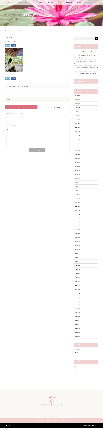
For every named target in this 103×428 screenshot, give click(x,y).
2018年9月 (77, 301)
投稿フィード (76, 369)
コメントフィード (77, 373)
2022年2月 (77, 174)
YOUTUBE (80, 2)
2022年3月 (77, 170)
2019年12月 (77, 253)
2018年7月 (77, 305)
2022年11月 (77, 143)
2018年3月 (77, 316)
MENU (41, 2)
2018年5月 (77, 308)
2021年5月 (77, 206)
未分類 (76, 352)
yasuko (13, 86)
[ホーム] (5, 28)
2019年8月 (77, 269)
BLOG (59, 2)
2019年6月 (77, 277)
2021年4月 (77, 210)
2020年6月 (77, 233)
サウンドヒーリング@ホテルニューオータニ (83, 51)
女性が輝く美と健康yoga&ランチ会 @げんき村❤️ (85, 73)
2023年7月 (77, 123)
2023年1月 (77, 139)
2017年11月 (77, 320)
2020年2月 (77, 245)
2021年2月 (77, 214)
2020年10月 (77, 218)
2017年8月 (77, 332)
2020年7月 (77, 229)
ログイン (75, 366)
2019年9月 (77, 265)
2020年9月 (77, 222)
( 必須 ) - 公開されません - (14, 125)
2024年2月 (77, 107)
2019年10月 (77, 261)
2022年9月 (77, 150)
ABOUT (33, 2)
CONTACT (50, 2)
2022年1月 (77, 178)
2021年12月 (77, 182)
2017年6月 (77, 336)
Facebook (6, 425)
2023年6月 (77, 127)
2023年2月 (77, 135)
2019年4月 (77, 285)
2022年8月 (77, 154)
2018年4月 (77, 312)
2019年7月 (77, 273)
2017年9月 (77, 328)
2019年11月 (77, 257)
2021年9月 (77, 194)
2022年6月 (77, 162)
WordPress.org (77, 376)
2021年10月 (77, 190)
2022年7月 (77, 158)
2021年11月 (77, 186)
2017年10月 (77, 324)
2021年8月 (77, 198)
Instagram (9, 425)
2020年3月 (77, 241)
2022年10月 (77, 147)
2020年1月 (77, 249)
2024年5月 (77, 99)
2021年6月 (77, 202)
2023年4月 (77, 131)
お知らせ (77, 349)
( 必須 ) (9, 120)
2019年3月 (77, 289)
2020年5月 (77, 237)
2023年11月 (77, 111)
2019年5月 (77, 281)
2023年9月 (77, 115)
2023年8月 (77, 119)
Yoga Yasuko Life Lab (93, 425)
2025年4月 (77, 95)
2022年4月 (77, 166)
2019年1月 (77, 293)
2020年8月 (77, 226)
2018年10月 (77, 297)
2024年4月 (77, 103)
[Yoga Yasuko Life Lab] (51, 405)
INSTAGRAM (69, 2)
